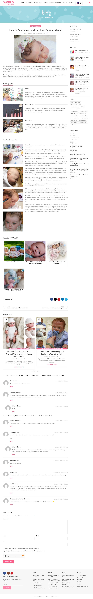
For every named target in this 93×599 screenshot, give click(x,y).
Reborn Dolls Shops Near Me (81, 50)
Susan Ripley (13, 432)
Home (41, 17)
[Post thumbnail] (72, 52)
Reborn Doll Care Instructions (66, 583)
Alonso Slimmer (14, 420)
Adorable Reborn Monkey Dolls (38, 580)
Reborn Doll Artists (74, 115)
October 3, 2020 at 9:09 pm (61, 432)
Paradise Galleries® (81, 575)
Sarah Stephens (14, 392)
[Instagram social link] (8, 573)
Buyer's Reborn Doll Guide (47, 348)
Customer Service (74, 31)
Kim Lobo (12, 484)
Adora (72, 102)
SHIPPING (72, 142)
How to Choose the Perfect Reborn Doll (68, 580)
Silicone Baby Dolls (82, 122)
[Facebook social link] (51, 299)
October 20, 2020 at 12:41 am (60, 472)
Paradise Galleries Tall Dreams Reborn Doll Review (54, 580)
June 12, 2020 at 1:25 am (62, 406)
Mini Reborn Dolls (80, 109)
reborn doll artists (39, 66)
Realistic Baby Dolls (83, 111)
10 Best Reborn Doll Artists (38, 587)
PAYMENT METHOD (74, 137)
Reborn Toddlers (74, 122)
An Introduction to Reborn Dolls (68, 576)
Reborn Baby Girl (82, 113)
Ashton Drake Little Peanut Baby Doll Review (53, 576)
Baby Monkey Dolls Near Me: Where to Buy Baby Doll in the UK (79, 164)
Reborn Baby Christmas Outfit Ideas (77, 154)
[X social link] (55, 299)
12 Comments (87, 52)
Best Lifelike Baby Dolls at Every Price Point (38, 576)
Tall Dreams (73, 124)
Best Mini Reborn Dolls (38, 582)
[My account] (86, 2)
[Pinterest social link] (58, 299)
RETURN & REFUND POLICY (76, 146)
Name (4, 535)
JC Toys (82, 106)
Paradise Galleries (74, 111)
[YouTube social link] (11, 573)
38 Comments (85, 84)
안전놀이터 (13, 460)
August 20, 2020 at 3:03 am (61, 420)
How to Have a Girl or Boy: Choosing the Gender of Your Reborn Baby (79, 159)
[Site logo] (8, 2)
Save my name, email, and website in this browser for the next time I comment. (22, 548)
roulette (12, 381)
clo (80, 104)
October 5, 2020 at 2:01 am (61, 447)
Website (5, 541)
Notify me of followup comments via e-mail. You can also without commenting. (25, 550)
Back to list (35, 307)
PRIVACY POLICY (73, 150)
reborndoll (32, 33)
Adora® (79, 581)
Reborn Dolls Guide (83, 115)
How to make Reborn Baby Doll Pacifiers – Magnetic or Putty (79, 175)
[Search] (84, 2)
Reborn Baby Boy (74, 113)
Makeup (12, 472)
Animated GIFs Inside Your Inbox (18, 499)
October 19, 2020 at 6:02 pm (61, 460)
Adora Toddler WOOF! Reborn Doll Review (53, 583)
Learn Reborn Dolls (49, 17)
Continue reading (19, 367)
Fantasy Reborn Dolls (75, 106)
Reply (11, 386)
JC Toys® (79, 584)
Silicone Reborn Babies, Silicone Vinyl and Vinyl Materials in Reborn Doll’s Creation (19, 354)
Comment (5, 519)
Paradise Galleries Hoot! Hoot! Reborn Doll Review (53, 587)
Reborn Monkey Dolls (83, 120)
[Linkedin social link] (62, 299)
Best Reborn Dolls (74, 104)
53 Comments (86, 77)
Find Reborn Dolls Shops (75, 34)
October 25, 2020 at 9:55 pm (61, 499)
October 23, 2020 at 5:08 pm (61, 484)
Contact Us (72, 133)
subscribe (33, 550)
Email (37, 535)
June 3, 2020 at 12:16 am (62, 381)
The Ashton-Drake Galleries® (81, 578)
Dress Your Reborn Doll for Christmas (68, 587)
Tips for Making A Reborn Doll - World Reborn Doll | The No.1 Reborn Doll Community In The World (30, 415)
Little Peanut (73, 109)
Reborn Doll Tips (8, 299)
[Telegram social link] (66, 299)
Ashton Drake (77, 102)
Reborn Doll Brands (74, 39)
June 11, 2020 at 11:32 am (61, 392)
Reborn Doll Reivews (24, 348)
